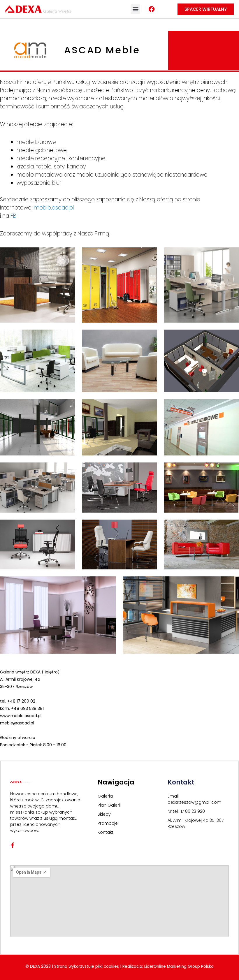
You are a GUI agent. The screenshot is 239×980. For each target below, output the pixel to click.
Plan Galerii (109, 805)
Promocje (108, 823)
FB (13, 216)
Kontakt (105, 832)
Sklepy (104, 814)
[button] (135, 9)
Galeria (105, 796)
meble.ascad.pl (54, 208)
